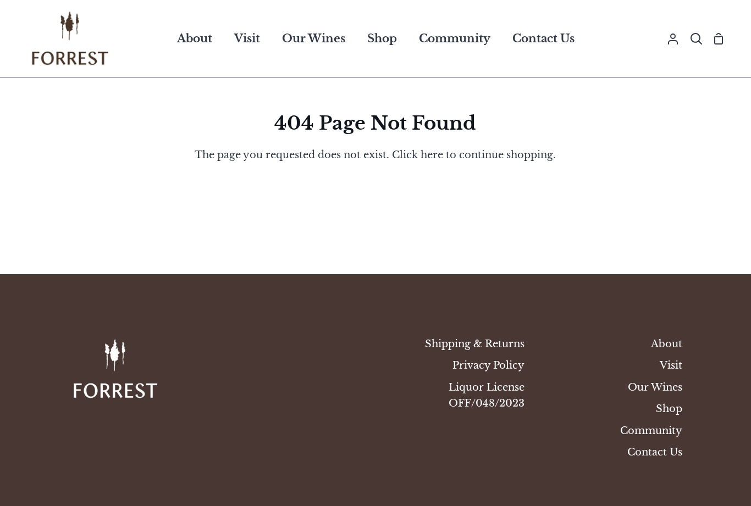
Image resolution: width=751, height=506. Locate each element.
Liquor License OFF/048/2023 (486, 395)
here (432, 154)
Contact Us (654, 452)
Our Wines (655, 387)
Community (651, 430)
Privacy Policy (488, 365)
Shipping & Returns (474, 343)
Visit (671, 365)
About (666, 343)
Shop (669, 408)
